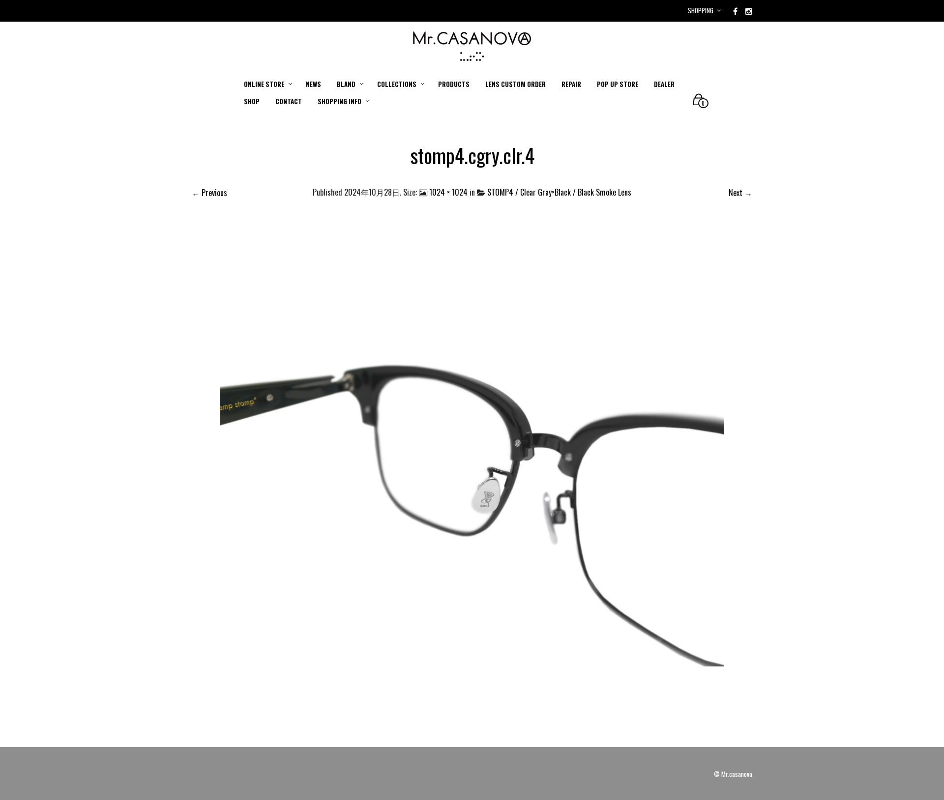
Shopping (700, 10)
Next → (740, 193)
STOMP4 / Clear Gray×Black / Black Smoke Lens (559, 192)
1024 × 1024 (448, 192)
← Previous (209, 193)
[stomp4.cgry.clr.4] (472, 475)
